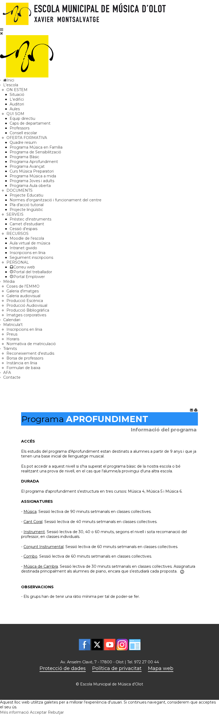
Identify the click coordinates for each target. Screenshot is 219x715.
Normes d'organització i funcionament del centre (55, 200)
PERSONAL (17, 262)
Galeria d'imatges (22, 291)
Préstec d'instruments (30, 219)
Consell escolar (23, 132)
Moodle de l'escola (27, 238)
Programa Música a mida (33, 176)
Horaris (12, 339)
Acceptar (38, 712)
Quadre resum (23, 142)
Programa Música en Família (36, 147)
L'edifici (17, 99)
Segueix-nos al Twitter (97, 644)
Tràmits (10, 348)
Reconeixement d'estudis (30, 353)
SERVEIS (15, 214)
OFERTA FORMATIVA (26, 137)
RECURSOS (17, 233)
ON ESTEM (17, 89)
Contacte (12, 377)
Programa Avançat (27, 166)
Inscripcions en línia (27, 252)
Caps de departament (30, 123)
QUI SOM (15, 113)
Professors (19, 128)
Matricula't (13, 324)
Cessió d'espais (23, 228)
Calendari (11, 319)
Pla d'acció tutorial (27, 204)
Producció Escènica (24, 300)
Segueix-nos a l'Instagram (122, 644)
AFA (7, 372)
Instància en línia (21, 363)
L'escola (10, 85)
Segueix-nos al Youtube (109, 644)
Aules (15, 109)
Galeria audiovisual (23, 295)
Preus (11, 334)
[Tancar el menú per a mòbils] (1, 33)
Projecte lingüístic (26, 209)
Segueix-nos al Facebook (84, 644)
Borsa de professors (24, 358)
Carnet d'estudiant (27, 224)
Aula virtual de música (30, 243)
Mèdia (9, 281)
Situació (17, 94)
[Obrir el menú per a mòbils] (1, 29)
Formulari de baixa (23, 367)
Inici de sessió (134, 644)
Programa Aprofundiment (34, 161)
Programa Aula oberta (30, 185)
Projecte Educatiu (26, 195)
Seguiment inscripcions (31, 257)
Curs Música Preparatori (32, 171)
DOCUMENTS (19, 190)
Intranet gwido (23, 248)
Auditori (17, 104)
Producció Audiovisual (26, 305)
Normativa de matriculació (31, 343)
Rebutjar (56, 712)
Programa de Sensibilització (35, 152)
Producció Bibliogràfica (27, 310)
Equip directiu (22, 118)
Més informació (14, 712)
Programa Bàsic (24, 156)
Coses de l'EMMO (23, 286)
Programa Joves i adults (32, 180)
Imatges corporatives (26, 315)
